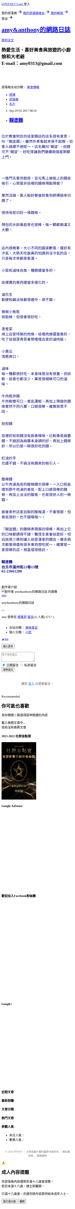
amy (4, 595)
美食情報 (33, 87)
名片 (12, 104)
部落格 (13, 99)
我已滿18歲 (9, 1201)
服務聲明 (42, 1155)
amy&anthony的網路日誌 (36, 29)
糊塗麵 (16, 120)
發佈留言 (8, 669)
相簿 (12, 94)
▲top (5, 639)
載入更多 (8, 646)
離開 (22, 1201)
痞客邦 (22, 617)
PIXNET (18, 1151)
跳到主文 (8, 40)
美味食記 (31, 627)
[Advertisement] (37, 849)
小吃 (28, 632)
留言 (31, 617)
